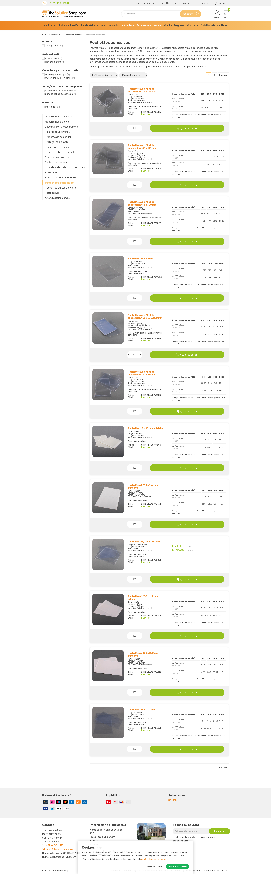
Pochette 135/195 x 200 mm (144, 541)
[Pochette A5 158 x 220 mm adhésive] (108, 665)
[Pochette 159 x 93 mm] (108, 271)
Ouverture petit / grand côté (60, 70)
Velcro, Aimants (110, 25)
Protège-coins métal (57, 142)
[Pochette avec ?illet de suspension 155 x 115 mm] (108, 158)
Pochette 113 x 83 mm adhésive (146, 428)
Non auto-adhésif (56, 61)
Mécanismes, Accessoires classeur (141, 25)
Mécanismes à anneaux (58, 116)
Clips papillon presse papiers (61, 126)
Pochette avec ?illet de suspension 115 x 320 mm (142, 203)
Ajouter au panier (188, 128)
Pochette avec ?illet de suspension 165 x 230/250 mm (145, 316)
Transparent (54, 45)
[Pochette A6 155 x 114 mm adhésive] (108, 609)
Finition (47, 41)
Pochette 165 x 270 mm (141, 709)
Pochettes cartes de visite (60, 187)
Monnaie (202, 3)
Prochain (223, 75)
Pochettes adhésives (59, 182)
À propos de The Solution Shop (106, 830)
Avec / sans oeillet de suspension (63, 86)
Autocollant (53, 58)
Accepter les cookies (177, 866)
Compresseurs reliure (57, 157)
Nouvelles (140, 3)
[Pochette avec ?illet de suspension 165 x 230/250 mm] (108, 328)
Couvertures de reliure (57, 147)
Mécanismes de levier (57, 121)
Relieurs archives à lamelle (60, 152)
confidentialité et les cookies (154, 859)
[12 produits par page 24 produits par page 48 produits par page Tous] (133, 75)
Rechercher (188, 13)
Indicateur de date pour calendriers (65, 167)
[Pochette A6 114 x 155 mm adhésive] (108, 497)
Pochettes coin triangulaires (61, 177)
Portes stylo (52, 192)
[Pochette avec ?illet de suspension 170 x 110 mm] (108, 384)
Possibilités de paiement (102, 837)
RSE (92, 833)
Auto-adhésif (50, 54)
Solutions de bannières (214, 25)
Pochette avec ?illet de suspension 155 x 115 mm (142, 147)
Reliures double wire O (57, 131)
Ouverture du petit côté (60, 78)
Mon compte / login (155, 3)
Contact (187, 3)
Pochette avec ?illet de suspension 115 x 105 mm (142, 90)
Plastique (52, 106)
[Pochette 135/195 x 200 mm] (108, 554)
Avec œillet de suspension (60, 90)
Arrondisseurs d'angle (57, 197)
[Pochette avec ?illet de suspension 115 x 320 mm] (108, 214)
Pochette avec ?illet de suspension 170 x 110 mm (142, 373)
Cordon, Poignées (174, 25)
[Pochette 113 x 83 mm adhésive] (108, 441)
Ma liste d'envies (173, 3)
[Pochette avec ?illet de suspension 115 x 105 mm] (108, 101)
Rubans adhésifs (68, 25)
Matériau (48, 102)
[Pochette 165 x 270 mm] (108, 722)
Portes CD (51, 172)
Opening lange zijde (57, 74)
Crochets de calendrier (58, 136)
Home (131, 3)
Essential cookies (155, 866)
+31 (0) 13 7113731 (58, 3)
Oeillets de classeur (56, 162)
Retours (94, 840)
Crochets (192, 25)
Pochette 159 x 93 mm (140, 258)
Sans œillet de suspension (61, 94)
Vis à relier (50, 25)
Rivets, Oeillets (89, 25)
